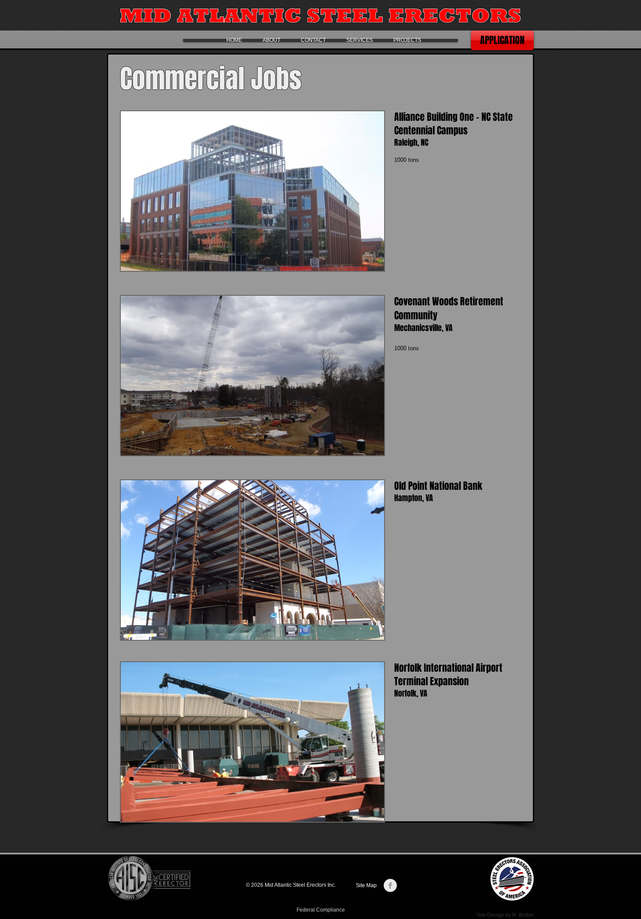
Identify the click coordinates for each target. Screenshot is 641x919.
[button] (252, 191)
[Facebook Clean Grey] (390, 885)
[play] (365, 263)
